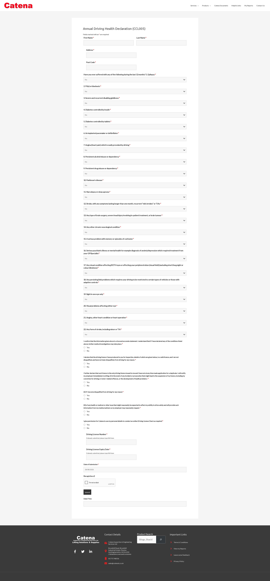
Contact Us (260, 6)
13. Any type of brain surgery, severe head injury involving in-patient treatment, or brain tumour (123, 215)
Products (205, 6)
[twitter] (83, 551)
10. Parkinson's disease (93, 180)
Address (90, 50)
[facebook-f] (75, 551)
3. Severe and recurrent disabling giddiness (102, 98)
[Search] (161, 539)
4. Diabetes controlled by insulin (97, 110)
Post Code (91, 62)
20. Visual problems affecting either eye (100, 306)
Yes (88, 347)
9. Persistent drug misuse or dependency (101, 168)
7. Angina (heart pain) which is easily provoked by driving (107, 145)
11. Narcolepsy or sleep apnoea (97, 192)
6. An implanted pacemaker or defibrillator (101, 133)
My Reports (248, 6)
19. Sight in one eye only (94, 294)
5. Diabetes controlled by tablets (97, 121)
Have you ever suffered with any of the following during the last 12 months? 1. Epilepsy (120, 74)
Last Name (141, 38)
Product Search (145, 534)
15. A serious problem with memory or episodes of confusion (109, 239)
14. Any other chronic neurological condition (102, 227)
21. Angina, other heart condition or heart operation (105, 317)
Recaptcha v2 (89, 476)
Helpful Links (236, 6)
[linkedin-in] (91, 551)
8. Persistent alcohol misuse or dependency (102, 156)
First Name (89, 38)
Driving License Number (96, 434)
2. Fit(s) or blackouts (92, 86)
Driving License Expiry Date (98, 449)
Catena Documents (221, 6)
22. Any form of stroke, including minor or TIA (103, 329)
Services (194, 6)
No (88, 351)
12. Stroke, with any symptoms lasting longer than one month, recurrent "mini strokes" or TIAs (122, 203)
